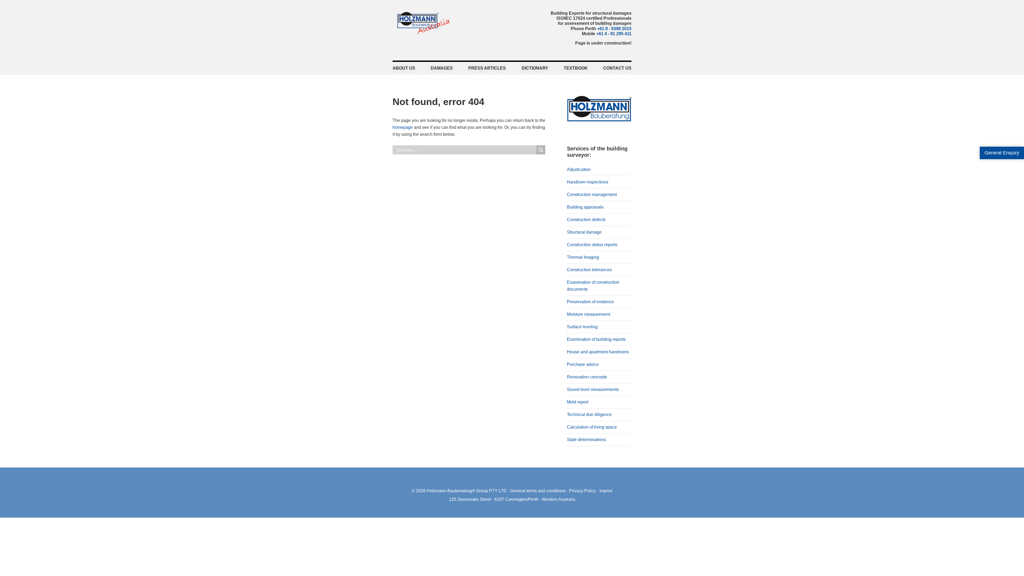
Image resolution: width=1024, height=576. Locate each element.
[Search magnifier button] (540, 149)
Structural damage (584, 232)
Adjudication (579, 169)
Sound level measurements (593, 389)
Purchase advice (583, 364)
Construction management (592, 194)
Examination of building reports (596, 339)
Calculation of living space (592, 427)
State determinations (586, 439)
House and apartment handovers (598, 352)
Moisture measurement (588, 314)
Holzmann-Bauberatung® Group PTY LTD (467, 491)
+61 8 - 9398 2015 (614, 28)
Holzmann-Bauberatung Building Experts (422, 23)
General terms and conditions (538, 491)
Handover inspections (587, 182)
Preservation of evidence (590, 301)
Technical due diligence (589, 414)
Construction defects (586, 219)
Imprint (605, 491)
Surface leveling (582, 327)
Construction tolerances (589, 269)
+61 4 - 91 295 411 (613, 33)
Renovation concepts (587, 377)
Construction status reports (592, 244)
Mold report (577, 402)
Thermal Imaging (583, 257)
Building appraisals (585, 207)
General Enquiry (1002, 152)
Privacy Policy (582, 491)
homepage (403, 127)
